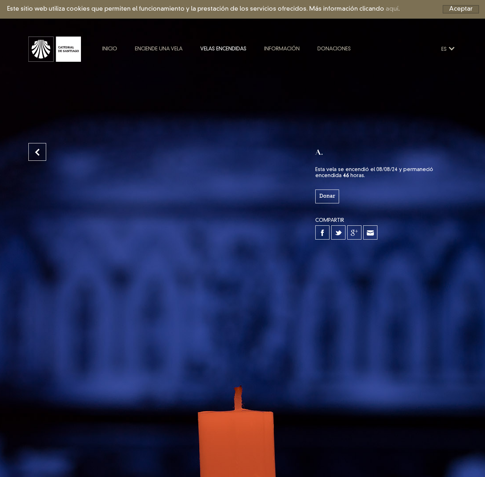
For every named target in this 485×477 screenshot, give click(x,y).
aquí (392, 9)
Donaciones (334, 48)
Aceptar (461, 9)
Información (282, 48)
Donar (327, 196)
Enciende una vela (158, 48)
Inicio (109, 48)
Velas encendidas (223, 48)
